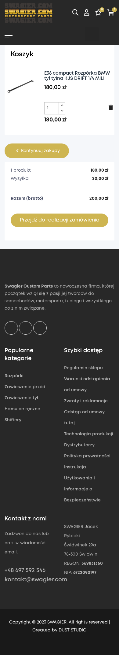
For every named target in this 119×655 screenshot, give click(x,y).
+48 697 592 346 (25, 570)
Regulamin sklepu (83, 368)
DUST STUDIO (73, 630)
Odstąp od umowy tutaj (84, 417)
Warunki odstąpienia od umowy (87, 384)
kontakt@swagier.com (36, 579)
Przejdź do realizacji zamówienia (59, 220)
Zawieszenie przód (25, 387)
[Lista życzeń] (98, 13)
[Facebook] (76, 34)
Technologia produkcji (88, 434)
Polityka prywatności (87, 456)
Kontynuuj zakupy (37, 150)
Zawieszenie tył (21, 398)
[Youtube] (107, 34)
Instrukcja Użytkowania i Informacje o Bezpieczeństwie (82, 483)
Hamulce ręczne (22, 409)
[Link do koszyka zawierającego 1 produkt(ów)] (110, 13)
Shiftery (13, 420)
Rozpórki (14, 376)
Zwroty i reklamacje (86, 401)
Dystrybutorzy (79, 445)
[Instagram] (92, 34)
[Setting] (86, 13)
